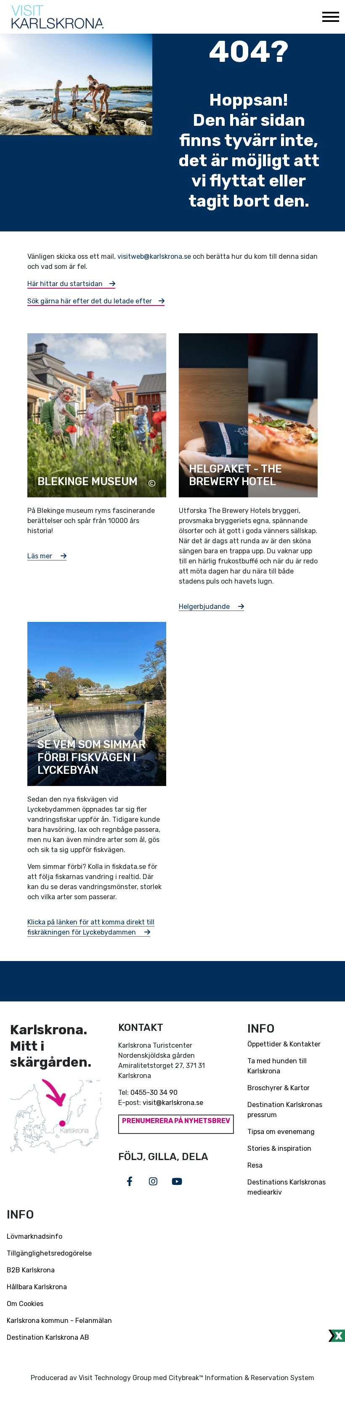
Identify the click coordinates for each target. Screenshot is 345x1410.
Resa (255, 1165)
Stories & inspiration (279, 1148)
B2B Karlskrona (31, 1270)
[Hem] (57, 17)
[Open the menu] (330, 16)
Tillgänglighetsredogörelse (49, 1253)
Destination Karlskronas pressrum (284, 1110)
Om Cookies (25, 1304)
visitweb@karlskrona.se (154, 256)
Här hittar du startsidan (65, 284)
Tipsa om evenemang (281, 1132)
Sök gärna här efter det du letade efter (89, 301)
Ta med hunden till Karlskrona (277, 1066)
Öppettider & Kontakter (284, 1044)
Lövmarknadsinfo (34, 1236)
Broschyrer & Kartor (278, 1088)
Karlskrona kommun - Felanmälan (59, 1321)
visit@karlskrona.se (173, 1103)
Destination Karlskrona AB (48, 1337)
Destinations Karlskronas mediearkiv (286, 1187)
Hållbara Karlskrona (37, 1287)
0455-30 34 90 (154, 1093)
